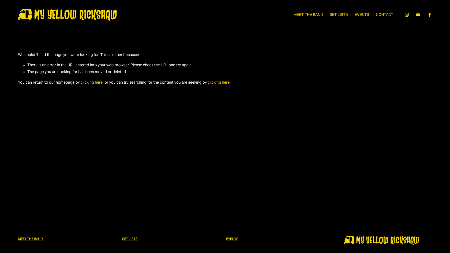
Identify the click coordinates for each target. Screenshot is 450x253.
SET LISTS (339, 14)
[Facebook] (429, 14)
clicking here (92, 82)
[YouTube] (418, 14)
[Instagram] (407, 14)
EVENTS (362, 14)
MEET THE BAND (308, 14)
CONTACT (384, 14)
